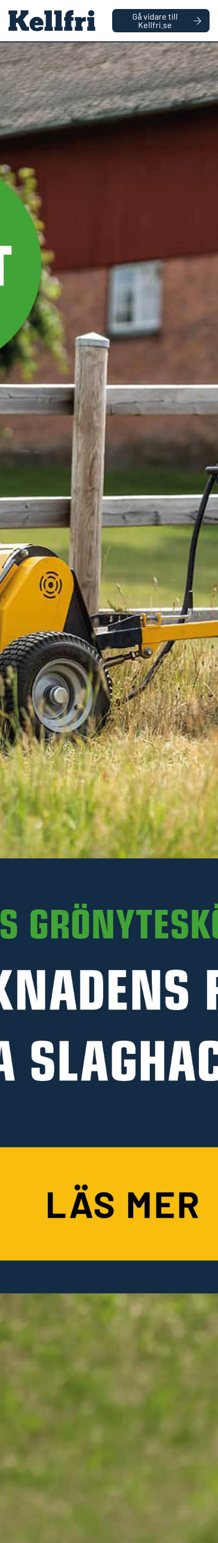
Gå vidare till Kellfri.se (155, 20)
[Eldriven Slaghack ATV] (109, 792)
